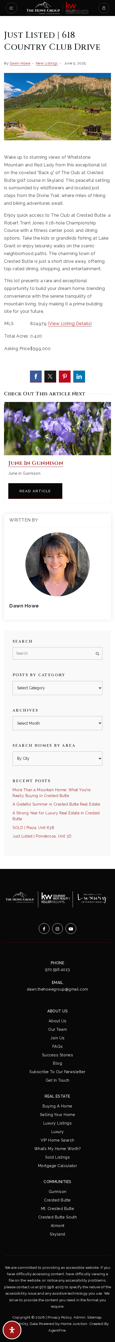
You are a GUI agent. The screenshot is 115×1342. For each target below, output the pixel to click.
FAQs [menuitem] (57, 1046)
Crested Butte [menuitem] (57, 1200)
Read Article (35, 491)
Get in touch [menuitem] (58, 1080)
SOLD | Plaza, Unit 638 (33, 828)
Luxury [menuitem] (57, 1131)
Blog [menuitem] (57, 1063)
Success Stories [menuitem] (57, 1055)
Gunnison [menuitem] (58, 1191)
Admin (80, 1317)
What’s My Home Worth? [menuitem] (57, 1148)
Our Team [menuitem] (57, 1029)
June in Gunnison (35, 463)
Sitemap (94, 1317)
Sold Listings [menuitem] (57, 1157)
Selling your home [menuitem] (57, 1114)
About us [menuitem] (58, 1021)
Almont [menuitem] (57, 1225)
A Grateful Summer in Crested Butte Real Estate (56, 804)
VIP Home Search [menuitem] (57, 1140)
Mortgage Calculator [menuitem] (57, 1165)
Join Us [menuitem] (57, 1038)
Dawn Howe (20, 63)
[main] (57, 442)
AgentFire (57, 1330)
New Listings (47, 63)
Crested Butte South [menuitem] (57, 1217)
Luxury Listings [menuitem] (57, 1123)
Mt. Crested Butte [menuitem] (57, 1208)
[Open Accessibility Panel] (12, 1330)
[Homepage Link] (57, 7)
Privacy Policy (60, 1317)
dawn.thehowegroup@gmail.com (57, 989)
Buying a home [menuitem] (57, 1106)
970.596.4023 (57, 969)
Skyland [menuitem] (57, 1234)
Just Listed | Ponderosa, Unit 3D (42, 836)
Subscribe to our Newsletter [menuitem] (57, 1071)
